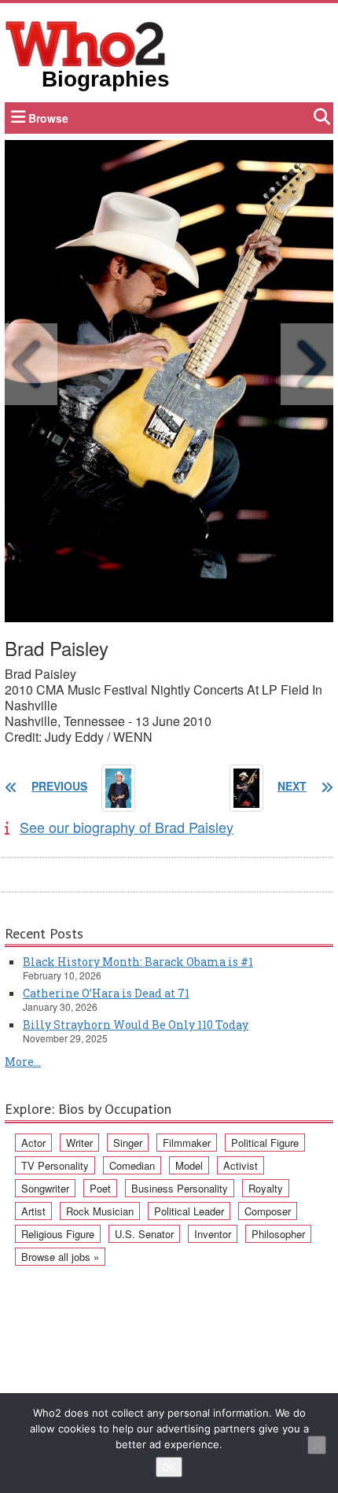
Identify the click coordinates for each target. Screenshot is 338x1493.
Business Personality (179, 1188)
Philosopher (278, 1233)
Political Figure (265, 1142)
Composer (267, 1211)
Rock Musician (100, 1211)
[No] (316, 1445)
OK (169, 1467)
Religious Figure (57, 1233)
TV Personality (55, 1165)
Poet (100, 1188)
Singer (127, 1142)
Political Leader (189, 1211)
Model (189, 1165)
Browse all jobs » (60, 1256)
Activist (240, 1165)
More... (23, 1061)
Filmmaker (187, 1142)
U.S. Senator (144, 1233)
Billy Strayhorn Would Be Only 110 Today (135, 1024)
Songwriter (45, 1188)
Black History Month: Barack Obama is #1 (138, 961)
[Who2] (86, 42)
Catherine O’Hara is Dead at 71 (106, 993)
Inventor (212, 1233)
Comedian (132, 1165)
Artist (33, 1211)
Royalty (265, 1188)
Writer (79, 1142)
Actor (33, 1142)
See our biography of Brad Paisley (126, 827)
